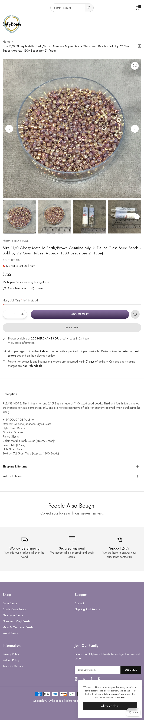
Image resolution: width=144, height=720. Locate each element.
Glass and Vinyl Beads (16, 621)
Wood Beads (10, 633)
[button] (135, 129)
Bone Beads (10, 603)
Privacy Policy (11, 654)
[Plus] (22, 314)
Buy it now (72, 327)
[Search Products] (89, 8)
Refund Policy (11, 660)
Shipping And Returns (87, 609)
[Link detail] (76, 679)
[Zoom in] (135, 66)
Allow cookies (110, 706)
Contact (79, 603)
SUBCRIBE (131, 670)
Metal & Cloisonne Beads (18, 627)
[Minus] (7, 314)
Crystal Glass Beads (15, 609)
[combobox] (72, 8)
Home (7, 41)
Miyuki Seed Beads (16, 241)
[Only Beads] (72, 24)
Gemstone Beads (13, 615)
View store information (21, 343)
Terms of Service (13, 666)
